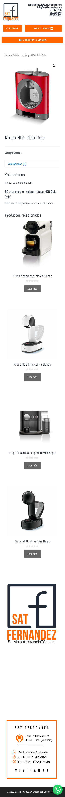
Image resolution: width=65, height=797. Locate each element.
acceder (16, 203)
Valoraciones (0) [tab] (17, 164)
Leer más (33, 288)
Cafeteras (18, 55)
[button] (54, 66)
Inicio (7, 55)
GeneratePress (51, 791)
